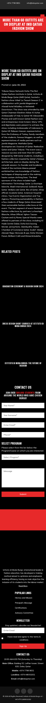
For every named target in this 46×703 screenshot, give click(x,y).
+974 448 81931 (27, 674)
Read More (23, 586)
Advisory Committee (24, 613)
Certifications (21, 608)
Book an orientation (23, 522)
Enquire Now (23, 516)
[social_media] (18, 7)
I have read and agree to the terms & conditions (24, 638)
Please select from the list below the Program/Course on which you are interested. (23, 449)
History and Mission (23, 598)
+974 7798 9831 (13, 3)
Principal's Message (23, 603)
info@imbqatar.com (35, 3)
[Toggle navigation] (42, 16)
